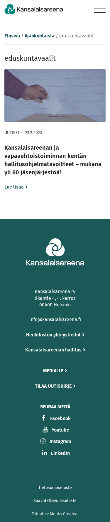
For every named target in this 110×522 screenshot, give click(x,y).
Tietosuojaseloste (55, 487)
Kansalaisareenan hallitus (53, 350)
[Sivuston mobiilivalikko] (100, 9)
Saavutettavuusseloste (55, 500)
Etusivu (12, 36)
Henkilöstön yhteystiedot (53, 335)
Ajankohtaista (40, 36)
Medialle (53, 371)
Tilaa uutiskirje (53, 386)
